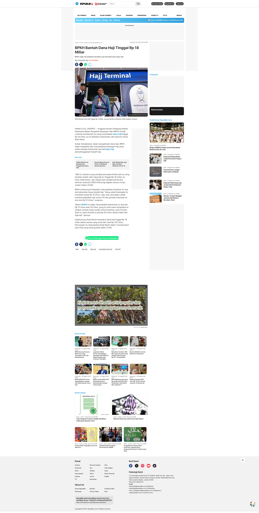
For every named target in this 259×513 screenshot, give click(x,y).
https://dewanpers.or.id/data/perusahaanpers (91, 502)
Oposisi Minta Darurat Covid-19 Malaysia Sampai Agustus (101, 164)
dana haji (117, 134)
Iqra (91, 468)
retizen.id (180, 4)
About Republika (80, 488)
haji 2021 (117, 249)
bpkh (77, 249)
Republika (79, 20)
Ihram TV (154, 15)
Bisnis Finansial (109, 473)
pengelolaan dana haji (105, 249)
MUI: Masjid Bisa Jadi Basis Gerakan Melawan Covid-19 (120, 164)
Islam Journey (105, 15)
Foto (165, 15)
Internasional (79, 473)
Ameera (77, 465)
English (107, 476)
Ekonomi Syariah (95, 465)
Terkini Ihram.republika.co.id (161, 120)
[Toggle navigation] (77, 3)
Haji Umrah (81, 15)
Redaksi (92, 488)
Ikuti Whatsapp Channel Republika (103, 238)
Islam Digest (109, 468)
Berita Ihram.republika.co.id (93, 42)
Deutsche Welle (157, 4)
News (93, 15)
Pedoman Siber (109, 488)
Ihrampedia (141, 15)
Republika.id (169, 4)
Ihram (82, 42)
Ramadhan (93, 479)
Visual (92, 476)
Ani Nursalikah (93, 60)
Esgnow (77, 476)
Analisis (92, 471)
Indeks (179, 15)
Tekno (92, 473)
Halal (118, 15)
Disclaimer (78, 491)
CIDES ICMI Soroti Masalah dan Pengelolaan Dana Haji (82, 165)
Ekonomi (129, 15)
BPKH (85, 204)
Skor (106, 465)
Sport (106, 471)
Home (77, 42)
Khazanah (78, 468)
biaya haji (109, 149)
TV (76, 479)
